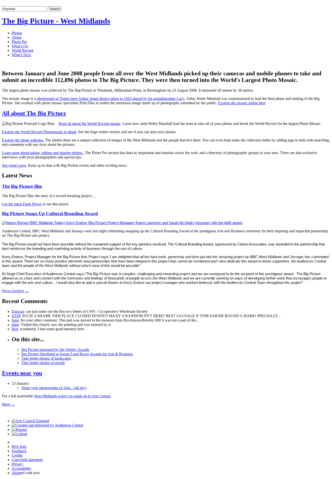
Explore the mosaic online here (241, 103)
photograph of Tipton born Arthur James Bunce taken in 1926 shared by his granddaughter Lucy (110, 98)
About (16, 37)
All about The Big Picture (34, 113)
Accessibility (21, 468)
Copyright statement (27, 460)
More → (8, 404)
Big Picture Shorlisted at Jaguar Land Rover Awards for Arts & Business (77, 354)
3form (16, 473)
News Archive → (15, 291)
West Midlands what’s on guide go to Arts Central (72, 396)
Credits (17, 455)
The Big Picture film (22, 186)
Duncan (18, 311)
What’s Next (21, 55)
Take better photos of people (43, 363)
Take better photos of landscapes (46, 358)
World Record (22, 50)
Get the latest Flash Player (22, 204)
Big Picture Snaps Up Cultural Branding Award (50, 213)
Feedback (19, 451)
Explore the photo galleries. (23, 140)
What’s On (20, 46)
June (15, 320)
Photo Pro (19, 42)
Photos (17, 33)
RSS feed (19, 446)
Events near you (22, 373)
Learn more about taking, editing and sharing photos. (43, 153)
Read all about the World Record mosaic (90, 124)
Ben (15, 329)
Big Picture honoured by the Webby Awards (55, 350)
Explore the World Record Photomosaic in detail (39, 132)
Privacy (17, 464)
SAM (16, 316)
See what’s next (14, 165)
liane (15, 324)
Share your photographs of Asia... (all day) (54, 388)
